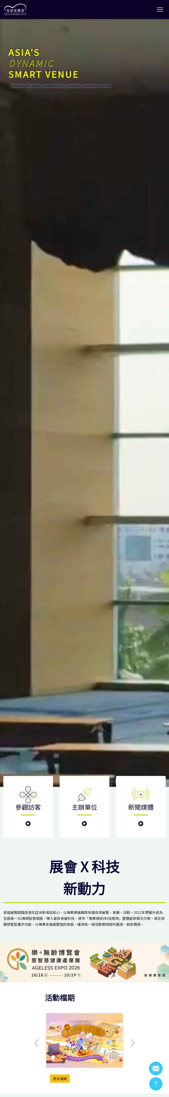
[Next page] (132, 1043)
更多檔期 (60, 1078)
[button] (12, 962)
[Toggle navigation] (160, 9)
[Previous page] (36, 1043)
